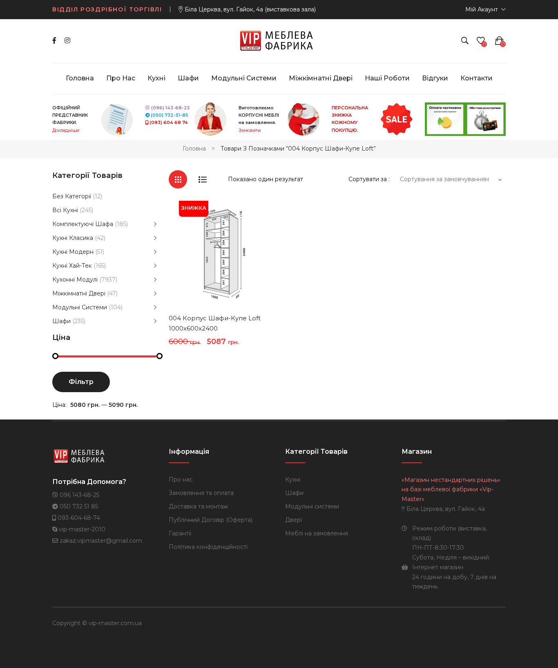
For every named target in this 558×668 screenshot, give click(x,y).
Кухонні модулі (75, 279)
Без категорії (71, 196)
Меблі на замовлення (316, 533)
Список (202, 179)
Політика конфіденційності (208, 546)
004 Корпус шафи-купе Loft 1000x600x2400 (215, 323)
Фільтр (81, 382)
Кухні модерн (73, 251)
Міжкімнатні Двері (78, 293)
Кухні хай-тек (72, 265)
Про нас (181, 479)
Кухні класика (72, 238)
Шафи (61, 321)
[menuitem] (80, 78)
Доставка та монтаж (198, 506)
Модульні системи (79, 307)
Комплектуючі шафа (82, 224)
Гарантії (180, 533)
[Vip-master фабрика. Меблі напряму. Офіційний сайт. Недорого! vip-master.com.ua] (279, 40)
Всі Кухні (65, 210)
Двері (293, 520)
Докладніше (65, 130)
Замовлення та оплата (201, 493)
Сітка (178, 179)
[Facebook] (54, 40)
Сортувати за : (369, 179)
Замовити (250, 130)
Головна (194, 148)
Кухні (292, 479)
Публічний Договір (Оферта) (210, 520)
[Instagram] (67, 40)
